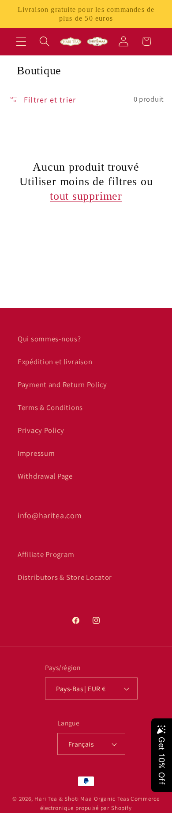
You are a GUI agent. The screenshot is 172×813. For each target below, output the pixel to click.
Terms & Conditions (50, 407)
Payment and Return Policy (62, 384)
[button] (21, 41)
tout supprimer (86, 196)
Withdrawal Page (45, 476)
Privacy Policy (41, 430)
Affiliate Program (46, 554)
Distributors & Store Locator (65, 577)
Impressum (36, 453)
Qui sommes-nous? (49, 339)
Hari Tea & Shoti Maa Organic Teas (81, 798)
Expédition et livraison (55, 361)
